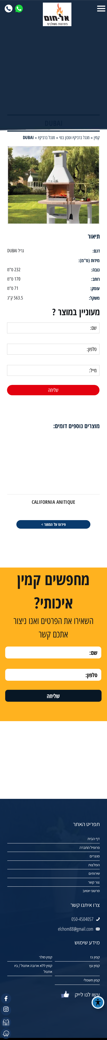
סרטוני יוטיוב (91, 890)
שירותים (94, 873)
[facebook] (6, 998)
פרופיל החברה (89, 847)
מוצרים (95, 855)
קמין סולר (45, 957)
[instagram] (6, 1010)
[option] (53, 482)
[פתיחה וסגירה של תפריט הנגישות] (98, 1002)
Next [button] (4, 419)
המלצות (94, 864)
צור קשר (94, 882)
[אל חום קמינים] (53, 14)
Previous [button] (103, 419)
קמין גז (95, 957)
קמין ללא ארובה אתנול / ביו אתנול (33, 968)
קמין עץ (94, 965)
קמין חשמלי (92, 980)
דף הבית (94, 838)
